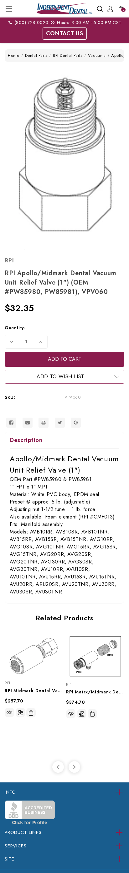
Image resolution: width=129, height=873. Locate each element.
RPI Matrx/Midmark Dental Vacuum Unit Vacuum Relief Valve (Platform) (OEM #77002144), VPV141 (95, 692)
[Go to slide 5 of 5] (58, 767)
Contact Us (64, 33)
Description (26, 440)
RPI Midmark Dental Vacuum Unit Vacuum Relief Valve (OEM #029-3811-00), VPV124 (34, 690)
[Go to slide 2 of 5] (74, 767)
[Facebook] (11, 423)
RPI (9, 260)
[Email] (28, 423)
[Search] (100, 8)
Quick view (9, 712)
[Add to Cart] (31, 712)
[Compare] (20, 712)
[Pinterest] (76, 423)
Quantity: (15, 328)
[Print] (44, 423)
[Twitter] (60, 423)
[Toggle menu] (8, 8)
